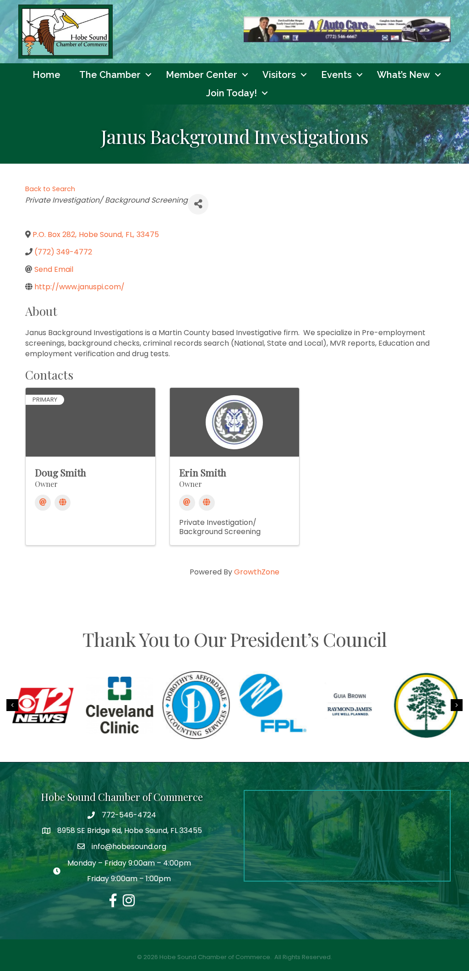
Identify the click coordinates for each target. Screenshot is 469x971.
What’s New (403, 74)
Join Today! (231, 93)
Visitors (279, 74)
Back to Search (50, 188)
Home (46, 74)
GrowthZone (256, 572)
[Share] (198, 204)
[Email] (43, 503)
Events (336, 74)
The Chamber (110, 74)
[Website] (63, 503)
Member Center (201, 74)
